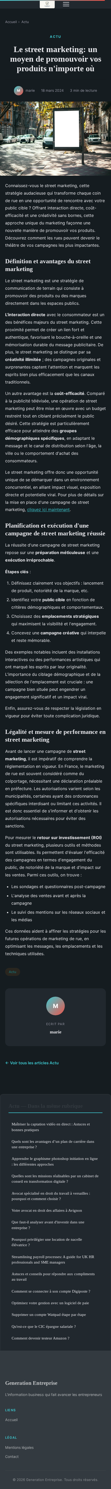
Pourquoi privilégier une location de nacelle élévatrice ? (47, 1242)
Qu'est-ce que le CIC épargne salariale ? (44, 1326)
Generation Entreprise (31, 1383)
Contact (12, 1456)
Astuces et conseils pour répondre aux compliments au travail (53, 1276)
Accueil (11, 22)
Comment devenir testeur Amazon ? (40, 1338)
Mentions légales (19, 1447)
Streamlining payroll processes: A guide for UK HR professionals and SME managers (53, 1259)
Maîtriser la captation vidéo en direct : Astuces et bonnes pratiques (51, 1127)
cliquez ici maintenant (48, 509)
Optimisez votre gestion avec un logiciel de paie (50, 1303)
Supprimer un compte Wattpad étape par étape (49, 1314)
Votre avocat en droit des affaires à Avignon (47, 1210)
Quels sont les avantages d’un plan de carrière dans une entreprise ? (53, 1144)
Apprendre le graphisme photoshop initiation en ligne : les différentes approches (55, 1161)
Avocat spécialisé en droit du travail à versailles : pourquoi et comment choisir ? (51, 1196)
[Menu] (66, 4)
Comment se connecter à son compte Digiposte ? (51, 1291)
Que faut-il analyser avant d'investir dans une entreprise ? (48, 1225)
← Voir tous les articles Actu (32, 1062)
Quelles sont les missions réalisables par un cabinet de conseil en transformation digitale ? (55, 1178)
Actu (25, 22)
